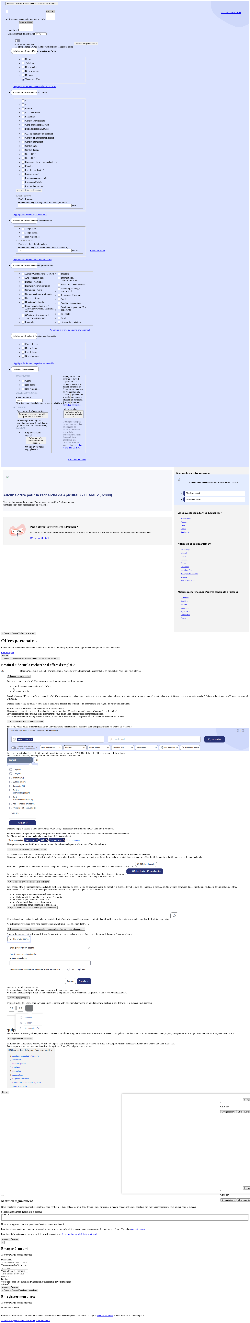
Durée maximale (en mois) (54, 202)
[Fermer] (2, 1195)
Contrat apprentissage (35, 120)
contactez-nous (138, 1229)
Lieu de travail (12, 30)
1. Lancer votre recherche (19, 676)
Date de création (25, 51)
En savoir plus (7, 652)
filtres (24, 369)
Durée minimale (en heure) (30, 247)
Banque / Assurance (34, 282)
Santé (63, 299)
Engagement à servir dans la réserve (41, 162)
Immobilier (30, 322)
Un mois (29, 75)
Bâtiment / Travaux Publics (37, 286)
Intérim (28, 108)
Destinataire (6, 1259)
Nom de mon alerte (10, 1307)
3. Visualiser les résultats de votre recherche (27, 849)
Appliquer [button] (34, 86)
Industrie (65, 273)
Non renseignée (32, 237)
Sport (63, 318)
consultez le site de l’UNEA (72, 446)
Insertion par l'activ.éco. (36, 170)
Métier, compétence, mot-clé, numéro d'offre (25, 19)
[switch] (17, 40)
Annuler (5, 1239)
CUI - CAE (30, 154)
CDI (27, 100)
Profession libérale (33, 182)
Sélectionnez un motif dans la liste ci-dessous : (22, 1212)
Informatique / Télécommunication (70, 279)
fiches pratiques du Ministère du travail (79, 1234)
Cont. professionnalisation (37, 125)
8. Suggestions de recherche (20, 1039)
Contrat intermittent (34, 142)
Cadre (28, 381)
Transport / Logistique (71, 322)
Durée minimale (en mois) (30, 202)
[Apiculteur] (50, 11)
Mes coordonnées (105, 1315)
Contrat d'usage (32, 150)
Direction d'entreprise (35, 302)
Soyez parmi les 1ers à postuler (31, 411)
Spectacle (65, 314)
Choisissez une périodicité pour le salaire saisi (36, 403)
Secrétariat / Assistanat (71, 303)
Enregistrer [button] (39, 1320)
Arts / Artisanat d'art (34, 278)
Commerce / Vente (33, 290)
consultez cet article (72, 405)
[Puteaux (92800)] (26, 22)
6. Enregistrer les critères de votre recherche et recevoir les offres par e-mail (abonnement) (46, 929)
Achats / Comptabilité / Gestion (39, 273)
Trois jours (30, 63)
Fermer (5, 655)
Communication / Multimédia (38, 294)
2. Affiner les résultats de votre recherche (25, 722)
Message (5, 1276)
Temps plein (30, 228)
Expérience (25, 336)
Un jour (28, 59)
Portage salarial (32, 174)
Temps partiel (31, 232)
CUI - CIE (30, 158)
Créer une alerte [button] (97, 250)
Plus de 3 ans (31, 352)
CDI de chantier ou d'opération (39, 133)
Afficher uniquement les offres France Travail (44, 45)
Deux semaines (32, 71)
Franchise (29, 166)
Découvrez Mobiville (40, 538)
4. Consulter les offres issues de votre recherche (28, 882)
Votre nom (22, 1265)
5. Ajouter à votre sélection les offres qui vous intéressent (32, 908)
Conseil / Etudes (32, 298)
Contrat (25, 92)
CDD (27, 104)
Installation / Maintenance (72, 284)
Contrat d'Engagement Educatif (39, 138)
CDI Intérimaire (32, 112)
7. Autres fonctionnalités (18, 998)
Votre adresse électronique (13, 1271)
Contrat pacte (31, 146)
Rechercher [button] (231, 12)
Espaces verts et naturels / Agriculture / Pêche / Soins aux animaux (39, 309)
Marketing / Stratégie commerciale (70, 289)
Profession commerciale (36, 178)
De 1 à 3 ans (31, 348)
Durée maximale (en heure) (55, 247)
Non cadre (30, 385)
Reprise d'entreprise (34, 186)
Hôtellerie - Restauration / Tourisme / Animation (37, 316)
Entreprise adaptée (71, 409)
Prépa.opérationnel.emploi (37, 129)
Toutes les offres (32, 79)
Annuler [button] (15, 1320)
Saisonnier (30, 116)
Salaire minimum (23, 397)
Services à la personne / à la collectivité (73, 308)
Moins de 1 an (31, 344)
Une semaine (31, 67)
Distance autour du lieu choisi (21, 34)
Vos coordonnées (9, 1265)
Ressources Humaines (71, 295)
